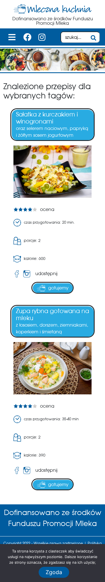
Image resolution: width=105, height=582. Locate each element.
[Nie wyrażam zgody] (94, 563)
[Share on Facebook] (16, 273)
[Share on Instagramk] (28, 273)
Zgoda (54, 572)
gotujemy (58, 288)
